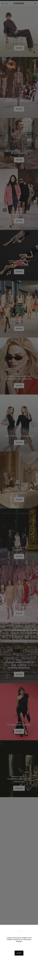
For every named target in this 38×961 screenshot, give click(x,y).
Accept (19, 953)
